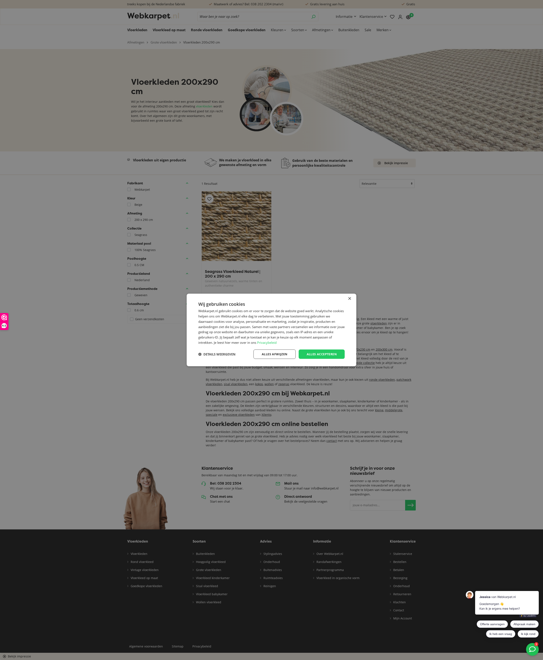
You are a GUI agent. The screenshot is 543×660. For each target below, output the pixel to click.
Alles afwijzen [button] (274, 354)
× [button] (349, 298)
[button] (216, 354)
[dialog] (271, 330)
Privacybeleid (267, 342)
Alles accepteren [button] (322, 354)
